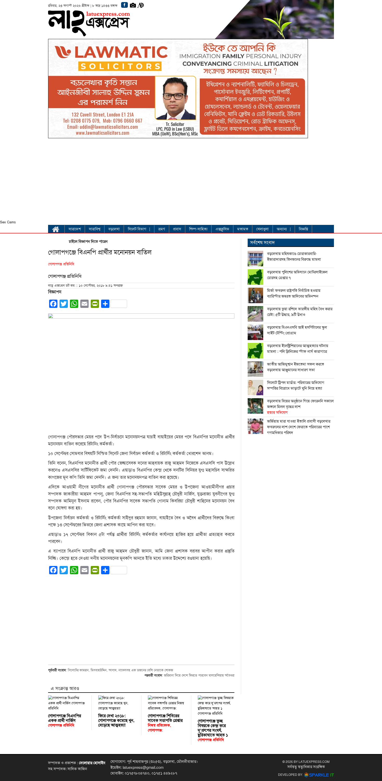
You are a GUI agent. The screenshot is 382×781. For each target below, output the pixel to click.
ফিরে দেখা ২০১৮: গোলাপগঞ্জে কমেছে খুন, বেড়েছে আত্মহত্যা (116, 720)
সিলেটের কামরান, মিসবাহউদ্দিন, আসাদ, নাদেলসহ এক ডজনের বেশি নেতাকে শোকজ (120, 670)
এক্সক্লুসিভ (222, 229)
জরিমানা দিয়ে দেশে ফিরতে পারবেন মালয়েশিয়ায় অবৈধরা (199, 675)
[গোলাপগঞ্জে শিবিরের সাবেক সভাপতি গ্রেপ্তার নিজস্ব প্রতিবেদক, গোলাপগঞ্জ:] (166, 703)
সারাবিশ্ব (94, 229)
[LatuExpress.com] (89, 32)
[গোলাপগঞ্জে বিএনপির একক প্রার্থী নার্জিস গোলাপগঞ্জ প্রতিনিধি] (66, 703)
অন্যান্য (282, 229)
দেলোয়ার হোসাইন (92, 763)
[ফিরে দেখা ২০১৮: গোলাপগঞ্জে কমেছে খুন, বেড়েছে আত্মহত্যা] (116, 703)
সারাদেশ (75, 229)
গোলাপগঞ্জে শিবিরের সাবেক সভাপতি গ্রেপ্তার (165, 722)
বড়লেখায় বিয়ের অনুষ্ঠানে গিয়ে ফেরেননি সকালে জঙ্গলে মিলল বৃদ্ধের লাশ (300, 407)
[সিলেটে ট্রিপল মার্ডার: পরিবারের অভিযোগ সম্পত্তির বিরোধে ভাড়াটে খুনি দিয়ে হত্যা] (255, 387)
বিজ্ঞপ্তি (303, 229)
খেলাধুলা (262, 229)
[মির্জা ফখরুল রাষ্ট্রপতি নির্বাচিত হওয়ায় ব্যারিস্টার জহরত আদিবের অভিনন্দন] (255, 295)
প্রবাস (177, 229)
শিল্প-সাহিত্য (198, 229)
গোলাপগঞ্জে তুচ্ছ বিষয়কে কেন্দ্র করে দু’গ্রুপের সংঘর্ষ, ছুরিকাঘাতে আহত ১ (213, 730)
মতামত (242, 229)
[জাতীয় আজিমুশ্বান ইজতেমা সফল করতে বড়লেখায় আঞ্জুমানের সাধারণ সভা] (255, 369)
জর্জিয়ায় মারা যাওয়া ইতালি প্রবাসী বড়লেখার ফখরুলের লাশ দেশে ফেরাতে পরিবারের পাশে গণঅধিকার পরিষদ (298, 427)
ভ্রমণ (161, 229)
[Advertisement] (178, 180)
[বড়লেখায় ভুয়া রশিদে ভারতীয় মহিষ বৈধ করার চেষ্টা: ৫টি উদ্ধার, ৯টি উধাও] (255, 314)
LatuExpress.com (314, 762)
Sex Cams (8, 222)
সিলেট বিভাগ (137, 229)
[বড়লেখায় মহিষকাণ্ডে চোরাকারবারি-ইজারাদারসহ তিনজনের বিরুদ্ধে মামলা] (255, 258)
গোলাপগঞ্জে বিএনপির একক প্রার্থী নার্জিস (64, 720)
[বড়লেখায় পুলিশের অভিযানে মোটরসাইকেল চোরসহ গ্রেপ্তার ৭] (255, 277)
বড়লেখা (114, 229)
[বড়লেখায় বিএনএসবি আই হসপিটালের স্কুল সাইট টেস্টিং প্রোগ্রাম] (255, 332)
